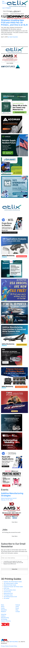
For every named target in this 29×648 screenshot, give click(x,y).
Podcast (18, 605)
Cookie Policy (13, 646)
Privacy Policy (5, 646)
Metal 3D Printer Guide (10, 585)
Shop (17, 610)
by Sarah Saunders (13, 37)
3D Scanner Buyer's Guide (11, 583)
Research (3, 611)
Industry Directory (6, 621)
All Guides (6, 598)
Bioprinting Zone (8, 593)
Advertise (5, 13)
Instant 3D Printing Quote (17, 13)
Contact (18, 611)
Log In (3, 8)
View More (14, 522)
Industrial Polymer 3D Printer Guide (13, 586)
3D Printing (4, 619)
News (2, 605)
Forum (17, 608)
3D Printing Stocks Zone (10, 596)
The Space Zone (8, 595)
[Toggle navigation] (3, 17)
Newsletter (4, 610)
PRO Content (17, 11)
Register (9, 8)
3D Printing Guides (11, 578)
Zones (17, 606)
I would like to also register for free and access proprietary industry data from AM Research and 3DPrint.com (13, 562)
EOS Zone (6, 588)
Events (3, 608)
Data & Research (7, 11)
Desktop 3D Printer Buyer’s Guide (13, 581)
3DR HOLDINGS (13, 641)
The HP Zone (7, 591)
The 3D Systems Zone (10, 590)
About (2, 606)
